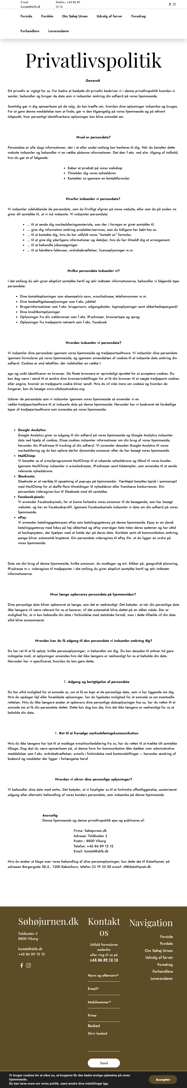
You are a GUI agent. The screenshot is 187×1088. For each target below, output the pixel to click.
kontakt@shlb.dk (96, 851)
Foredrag (138, 16)
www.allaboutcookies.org (65, 388)
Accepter (163, 1079)
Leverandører (58, 31)
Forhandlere (30, 31)
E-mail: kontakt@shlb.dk (30, 4)
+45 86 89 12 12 (100, 846)
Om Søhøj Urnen (75, 16)
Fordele (47, 16)
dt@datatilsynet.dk (137, 866)
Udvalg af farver (109, 16)
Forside (26, 16)
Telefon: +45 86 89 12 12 (68, 4)
